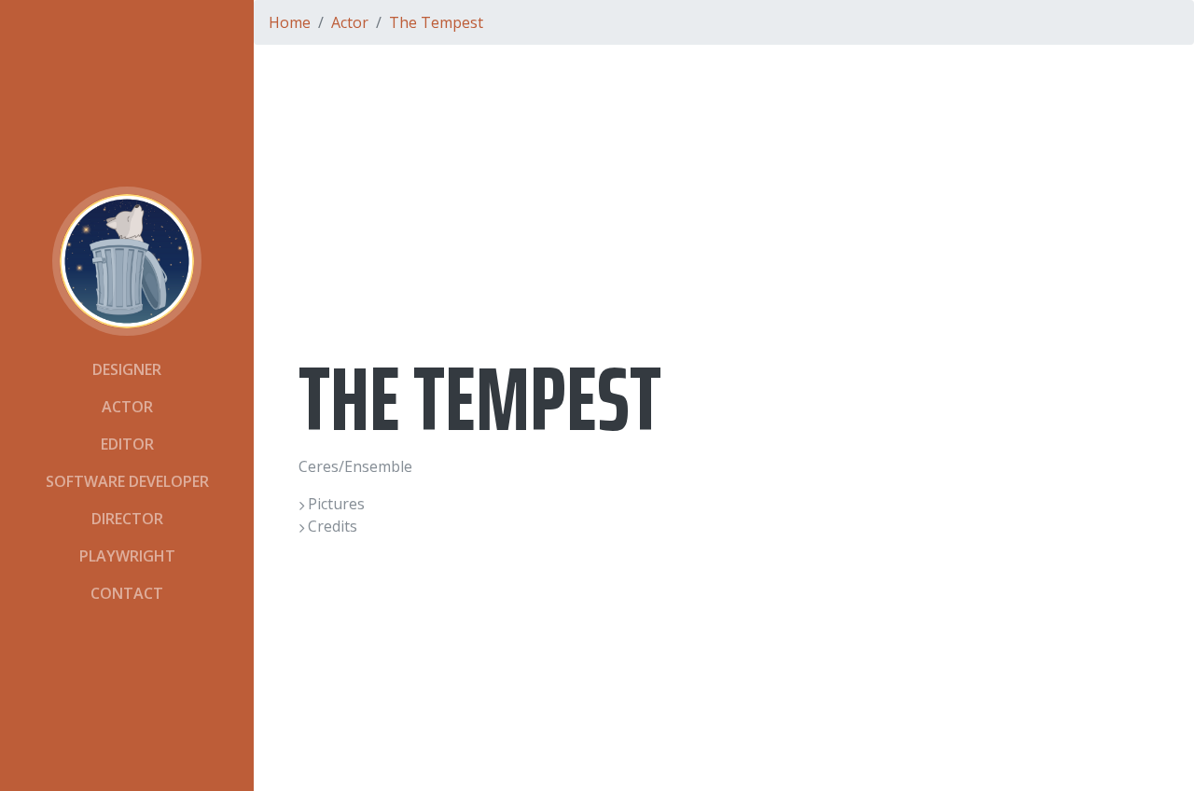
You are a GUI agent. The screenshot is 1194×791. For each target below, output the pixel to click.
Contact (126, 593)
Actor (127, 406)
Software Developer (127, 481)
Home (290, 22)
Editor (127, 444)
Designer (126, 369)
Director (127, 518)
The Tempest (436, 22)
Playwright (127, 556)
